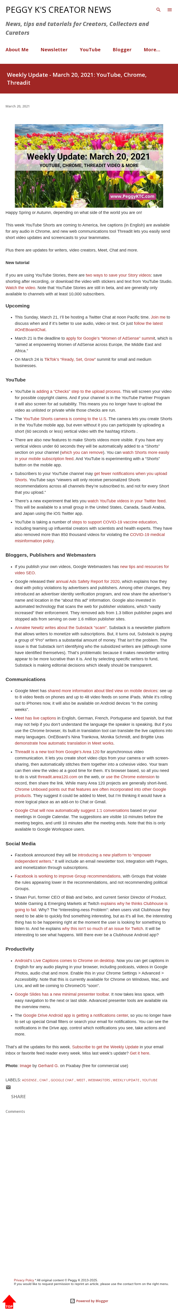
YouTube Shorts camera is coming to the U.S (64, 418)
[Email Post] (8, 1088)
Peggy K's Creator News (58, 9)
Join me (159, 317)
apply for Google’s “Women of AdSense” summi (110, 338)
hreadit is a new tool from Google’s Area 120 (58, 751)
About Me (17, 49)
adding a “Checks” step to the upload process (78, 391)
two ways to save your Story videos (118, 275)
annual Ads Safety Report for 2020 (88, 581)
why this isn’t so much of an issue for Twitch (102, 928)
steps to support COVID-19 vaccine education (114, 522)
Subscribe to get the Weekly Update (106, 1047)
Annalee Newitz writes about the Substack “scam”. (61, 627)
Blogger (122, 49)
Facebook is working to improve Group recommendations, (68, 876)
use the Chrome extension (130, 777)
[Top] (9, 1302)
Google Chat (63, 1080)
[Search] (158, 8)
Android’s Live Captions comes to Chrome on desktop (64, 960)
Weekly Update (126, 1080)
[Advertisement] (89, 1215)
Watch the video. (21, 287)
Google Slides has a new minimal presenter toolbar (62, 994)
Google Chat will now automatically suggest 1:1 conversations (72, 810)
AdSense (30, 1080)
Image (25, 1065)
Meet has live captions (35, 718)
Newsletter (54, 49)
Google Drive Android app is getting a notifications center (75, 1015)
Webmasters (99, 1080)
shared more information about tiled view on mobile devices (102, 690)
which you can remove (82, 452)
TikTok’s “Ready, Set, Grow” (70, 359)
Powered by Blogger (91, 1301)
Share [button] (18, 1096)
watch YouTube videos (108, 501)
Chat (44, 1080)
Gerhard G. (48, 1065)
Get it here (139, 1053)
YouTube (90, 49)
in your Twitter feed (147, 501)
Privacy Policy (24, 1280)
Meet (81, 1080)
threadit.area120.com (57, 777)
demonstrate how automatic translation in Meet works (64, 743)
